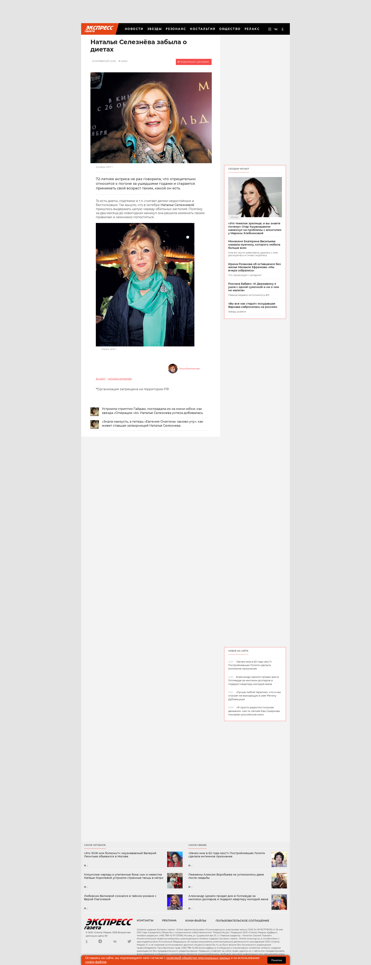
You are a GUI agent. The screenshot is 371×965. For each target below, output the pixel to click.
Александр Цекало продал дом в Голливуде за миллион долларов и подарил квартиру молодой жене (228, 897)
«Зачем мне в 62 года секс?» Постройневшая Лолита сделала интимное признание (226, 855)
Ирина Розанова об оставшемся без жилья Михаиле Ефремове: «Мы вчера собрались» (254, 267)
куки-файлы (195, 920)
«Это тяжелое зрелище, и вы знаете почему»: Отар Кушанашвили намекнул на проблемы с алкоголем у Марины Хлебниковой (254, 228)
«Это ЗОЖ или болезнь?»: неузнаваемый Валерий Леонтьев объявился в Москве (120, 855)
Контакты (145, 920)
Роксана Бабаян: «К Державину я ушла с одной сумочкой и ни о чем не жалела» (253, 287)
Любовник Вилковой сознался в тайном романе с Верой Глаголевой (120, 897)
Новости (134, 29)
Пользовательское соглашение (242, 920)
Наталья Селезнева (120, 379)
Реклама (169, 920)
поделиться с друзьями (194, 62)
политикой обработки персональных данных (198, 958)
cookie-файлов (95, 962)
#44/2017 (101, 379)
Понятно (276, 960)
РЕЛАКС (252, 29)
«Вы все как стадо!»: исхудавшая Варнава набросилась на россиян (252, 305)
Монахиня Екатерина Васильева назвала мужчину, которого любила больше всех (254, 244)
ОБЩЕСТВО (230, 29)
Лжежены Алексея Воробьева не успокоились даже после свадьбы (226, 876)
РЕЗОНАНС (176, 29)
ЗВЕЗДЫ (154, 29)
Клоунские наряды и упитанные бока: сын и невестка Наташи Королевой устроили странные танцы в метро (123, 876)
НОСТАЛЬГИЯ (202, 29)
